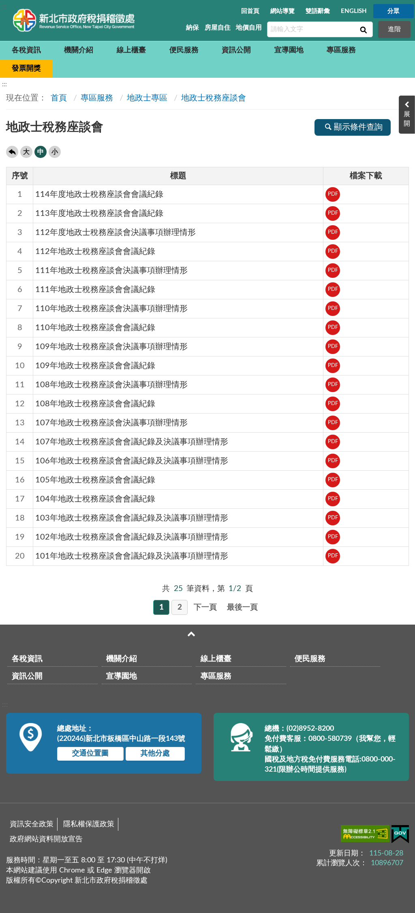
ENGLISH (354, 11)
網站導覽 (282, 11)
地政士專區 (147, 98)
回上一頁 (12, 152)
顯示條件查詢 (358, 127)
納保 (192, 27)
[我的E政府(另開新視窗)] (400, 836)
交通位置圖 (90, 753)
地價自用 (249, 27)
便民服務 (184, 50)
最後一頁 (242, 607)
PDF (333, 194)
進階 (394, 29)
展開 (407, 119)
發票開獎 (26, 68)
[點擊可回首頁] (74, 20)
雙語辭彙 (318, 11)
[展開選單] (191, 634)
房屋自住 (218, 27)
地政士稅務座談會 (213, 98)
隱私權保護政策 (88, 824)
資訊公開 (236, 50)
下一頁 (205, 607)
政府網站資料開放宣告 (46, 839)
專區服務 (341, 50)
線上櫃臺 (131, 50)
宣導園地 (289, 50)
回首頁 (250, 11)
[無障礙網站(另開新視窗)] (366, 835)
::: (4, 6)
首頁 (58, 98)
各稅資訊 (26, 50)
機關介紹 (78, 50)
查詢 (363, 29)
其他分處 (155, 753)
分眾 (393, 11)
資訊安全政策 (31, 824)
